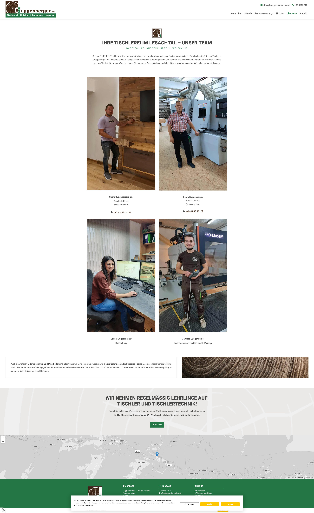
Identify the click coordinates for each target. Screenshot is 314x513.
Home (233, 13)
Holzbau (280, 13)
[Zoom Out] (3, 441)
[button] (157, 425)
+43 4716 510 (301, 5)
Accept (230, 504)
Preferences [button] (89, 505)
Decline (209, 504)
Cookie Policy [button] (140, 503)
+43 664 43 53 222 (194, 211)
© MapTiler (289, 478)
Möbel (247, 13)
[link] (248, 13)
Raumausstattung (263, 13)
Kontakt (303, 13)
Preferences (189, 504)
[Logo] (42, 9)
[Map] (157, 457)
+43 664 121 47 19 (122, 212)
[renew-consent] (3, 510)
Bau (240, 13)
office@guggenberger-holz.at (276, 5)
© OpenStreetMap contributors (303, 478)
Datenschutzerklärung (204, 493)
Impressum (201, 490)
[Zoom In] (3, 438)
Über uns (291, 13)
